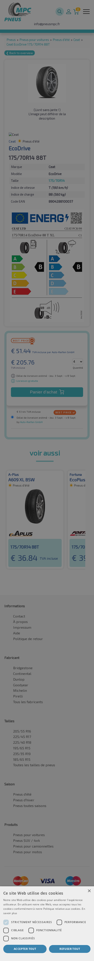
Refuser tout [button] (69, 949)
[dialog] (47, 923)
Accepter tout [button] (25, 949)
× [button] (89, 891)
